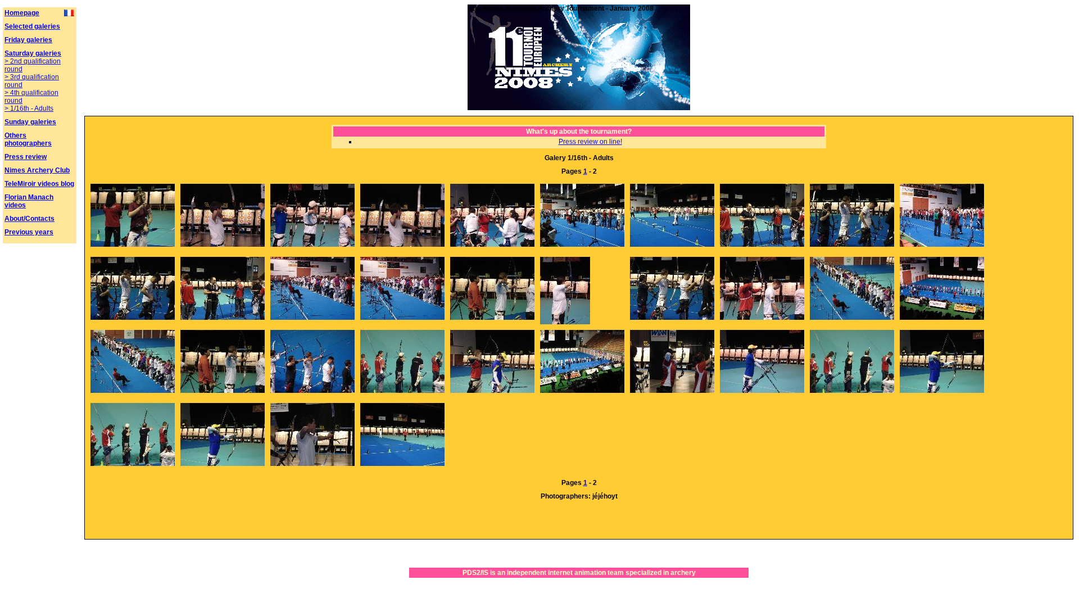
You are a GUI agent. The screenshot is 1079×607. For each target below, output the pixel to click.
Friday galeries (28, 40)
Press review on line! (590, 142)
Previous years (28, 232)
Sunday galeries (30, 122)
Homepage (21, 13)
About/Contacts (29, 219)
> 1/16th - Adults (28, 108)
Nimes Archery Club (37, 170)
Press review (25, 157)
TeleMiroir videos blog (39, 184)
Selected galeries (32, 26)
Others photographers (28, 139)
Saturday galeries (32, 53)
